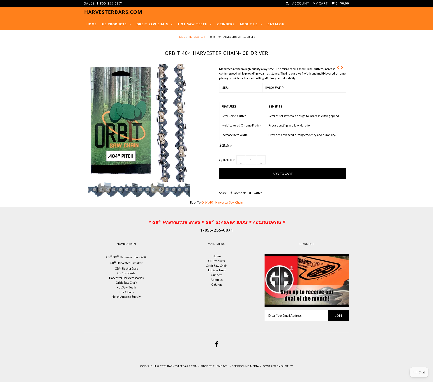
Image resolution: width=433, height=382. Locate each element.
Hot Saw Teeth (192, 24)
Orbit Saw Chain (152, 24)
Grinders (226, 24)
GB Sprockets (126, 273)
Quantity (227, 160)
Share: (223, 193)
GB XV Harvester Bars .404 (126, 257)
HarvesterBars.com (182, 366)
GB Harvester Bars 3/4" (126, 263)
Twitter (256, 193)
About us (249, 24)
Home (91, 24)
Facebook (239, 193)
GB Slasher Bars (126, 268)
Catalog (275, 24)
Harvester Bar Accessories (126, 278)
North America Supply (126, 296)
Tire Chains (126, 292)
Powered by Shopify (278, 366)
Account (300, 3)
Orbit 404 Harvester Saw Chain (222, 202)
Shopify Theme (211, 366)
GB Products (114, 24)
